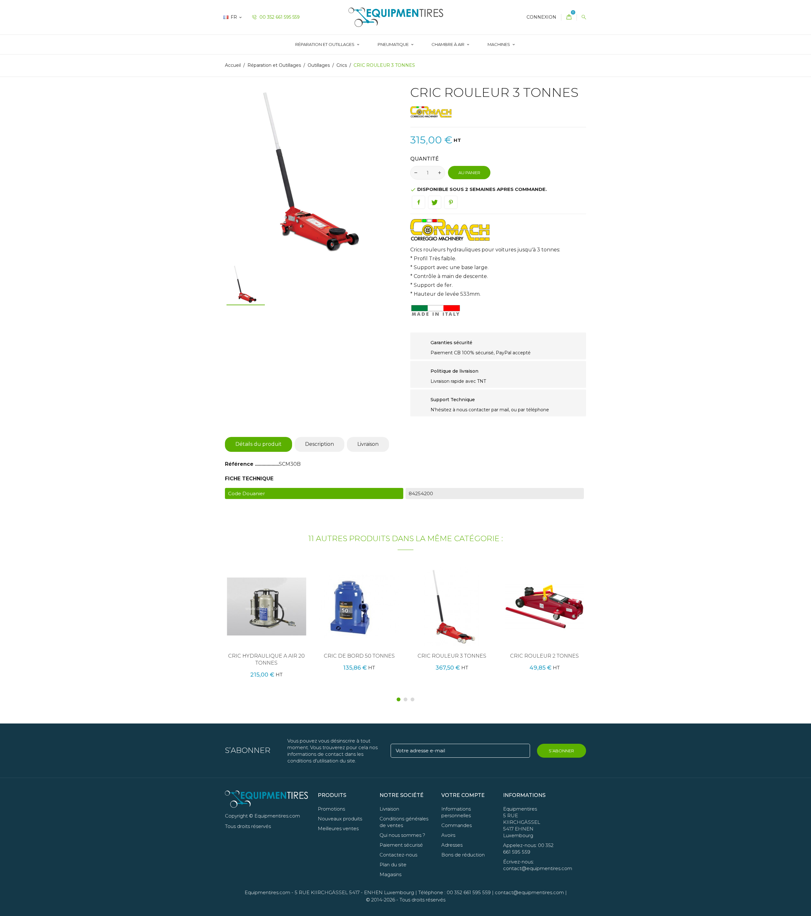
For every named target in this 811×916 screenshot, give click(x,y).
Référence (240, 464)
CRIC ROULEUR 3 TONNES (452, 656)
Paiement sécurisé (401, 845)
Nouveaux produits (340, 819)
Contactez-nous (398, 855)
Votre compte (463, 795)
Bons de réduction (463, 855)
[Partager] (418, 202)
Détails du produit (258, 444)
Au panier (469, 172)
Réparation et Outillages (325, 44)
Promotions (331, 809)
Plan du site (393, 865)
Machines (499, 44)
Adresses (452, 845)
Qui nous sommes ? (402, 835)
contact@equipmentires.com (529, 892)
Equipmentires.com (267, 892)
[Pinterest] (450, 202)
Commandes (456, 825)
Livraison (368, 444)
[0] (569, 17)
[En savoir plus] (291, 616)
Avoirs (448, 835)
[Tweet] (434, 202)
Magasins (390, 874)
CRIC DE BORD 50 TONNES (359, 656)
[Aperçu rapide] (277, 616)
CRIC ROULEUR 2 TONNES (544, 656)
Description (319, 444)
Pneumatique (394, 44)
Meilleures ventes (338, 828)
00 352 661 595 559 (279, 17)
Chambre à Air (448, 44)
